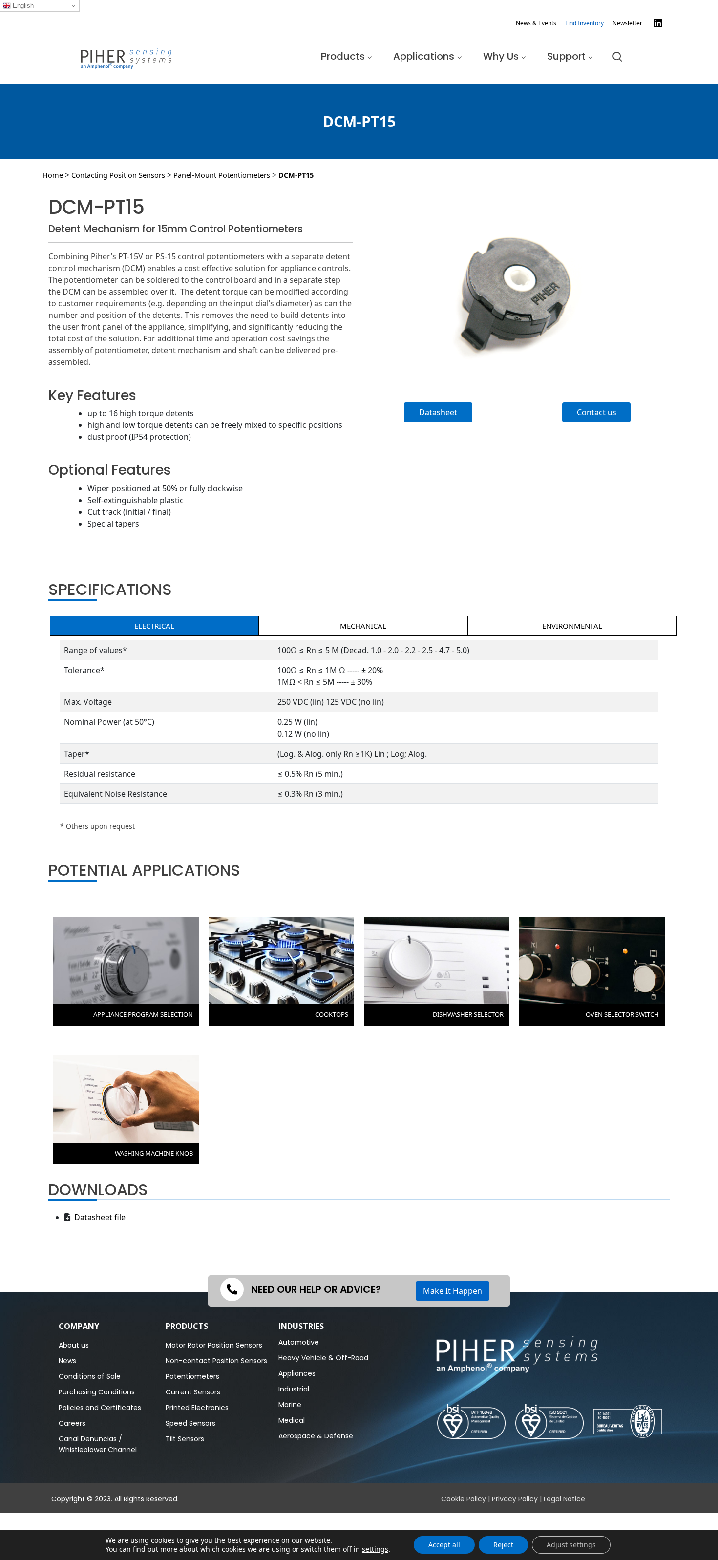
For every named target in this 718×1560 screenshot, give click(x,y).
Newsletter (627, 23)
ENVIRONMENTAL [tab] (572, 626)
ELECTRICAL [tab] (154, 626)
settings (375, 1549)
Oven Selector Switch (622, 1014)
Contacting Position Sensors (118, 175)
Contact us (596, 412)
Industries (301, 1326)
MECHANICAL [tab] (363, 626)
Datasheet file (98, 1217)
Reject (503, 1544)
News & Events (536, 23)
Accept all (444, 1544)
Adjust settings (571, 1544)
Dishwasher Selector (468, 1014)
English (22, 5)
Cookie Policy (463, 1499)
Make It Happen (452, 1291)
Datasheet (438, 412)
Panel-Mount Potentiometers (221, 175)
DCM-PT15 (296, 175)
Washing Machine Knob (154, 1153)
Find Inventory (584, 23)
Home (52, 175)
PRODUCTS (187, 1326)
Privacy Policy (515, 1499)
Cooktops (331, 1014)
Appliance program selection (143, 1014)
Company (79, 1326)
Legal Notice (564, 1499)
